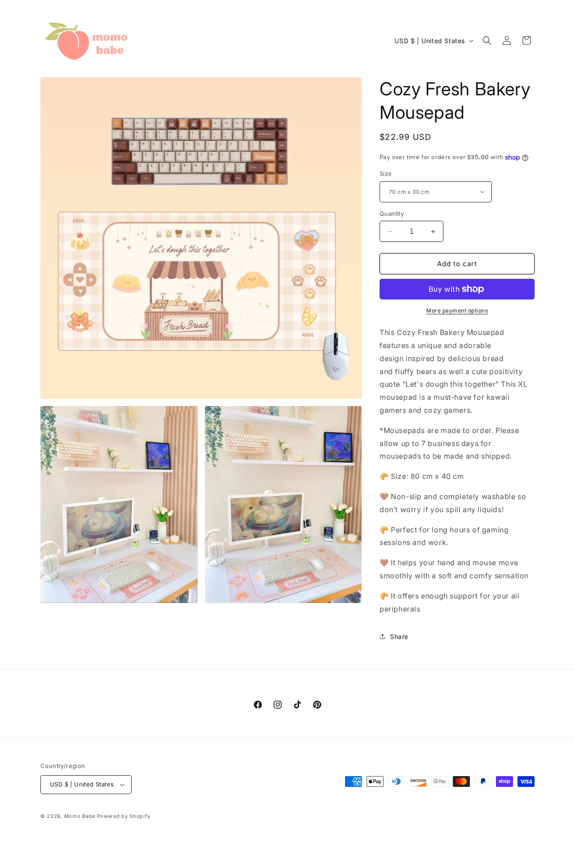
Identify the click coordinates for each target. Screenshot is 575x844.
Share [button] (399, 636)
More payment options (457, 310)
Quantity (392, 213)
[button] (487, 40)
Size (386, 173)
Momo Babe (79, 816)
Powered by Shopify (123, 816)
